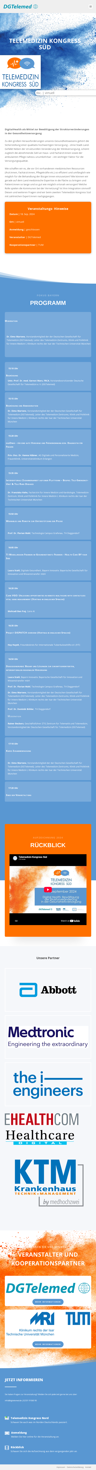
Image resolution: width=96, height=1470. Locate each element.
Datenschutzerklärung (75, 1467)
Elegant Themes (21, 1467)
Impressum (61, 1467)
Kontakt (88, 1467)
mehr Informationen (48, 1302)
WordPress (44, 1467)
